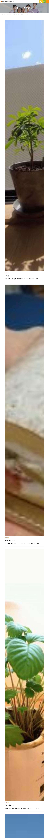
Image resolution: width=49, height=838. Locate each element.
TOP (2, 14)
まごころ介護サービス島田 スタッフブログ (20, 14)
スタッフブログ (8, 14)
